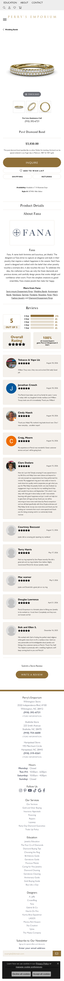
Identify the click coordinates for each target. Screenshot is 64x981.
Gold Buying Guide (32, 880)
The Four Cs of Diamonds (32, 844)
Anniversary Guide (32, 877)
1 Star (26, 327)
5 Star (26, 315)
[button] (10, 2)
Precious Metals (32, 862)
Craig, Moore (25, 437)
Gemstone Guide (32, 859)
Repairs (32, 818)
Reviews (32, 308)
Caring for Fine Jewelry (32, 866)
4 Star (26, 318)
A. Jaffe (32, 896)
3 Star (26, 321)
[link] (37, 2)
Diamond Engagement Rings (41, 297)
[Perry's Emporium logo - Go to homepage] (32, 16)
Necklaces (16, 294)
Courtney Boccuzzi (29, 527)
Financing (32, 814)
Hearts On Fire (32, 910)
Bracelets (42, 294)
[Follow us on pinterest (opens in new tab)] (25, 790)
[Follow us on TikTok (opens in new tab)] (34, 790)
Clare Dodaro (25, 462)
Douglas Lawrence (28, 599)
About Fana (32, 214)
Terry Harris (25, 549)
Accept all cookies (41, 974)
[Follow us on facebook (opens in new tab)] (44, 790)
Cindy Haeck (25, 412)
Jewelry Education (32, 841)
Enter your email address (32, 947)
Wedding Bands (11, 29)
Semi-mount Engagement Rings (19, 291)
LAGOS (32, 918)
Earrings (25, 294)
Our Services (32, 804)
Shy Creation (32, 925)
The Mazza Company (32, 932)
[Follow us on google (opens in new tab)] (39, 790)
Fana (32, 903)
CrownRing (32, 900)
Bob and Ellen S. (27, 627)
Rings (49, 294)
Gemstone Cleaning (32, 873)
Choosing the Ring (32, 852)
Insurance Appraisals (32, 811)
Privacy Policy (42, 963)
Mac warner (24, 577)
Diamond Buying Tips (32, 848)
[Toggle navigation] (5, 19)
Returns (47, 176)
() (56, 315)
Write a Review (32, 674)
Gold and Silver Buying (32, 807)
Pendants (33, 294)
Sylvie (32, 928)
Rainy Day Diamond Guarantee (32, 825)
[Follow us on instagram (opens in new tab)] (20, 790)
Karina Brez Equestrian (32, 914)
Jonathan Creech (27, 385)
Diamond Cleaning (32, 870)
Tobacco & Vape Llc (29, 359)
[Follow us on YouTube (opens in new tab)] (30, 790)
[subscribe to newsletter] (57, 953)
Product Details (32, 205)
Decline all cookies (21, 974)
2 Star (26, 324)
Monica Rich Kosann (32, 921)
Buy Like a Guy (32, 884)
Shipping (17, 176)
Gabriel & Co (32, 907)
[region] (32, 68)
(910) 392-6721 (32, 121)
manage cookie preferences (29, 967)
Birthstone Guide (32, 855)
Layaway (32, 822)
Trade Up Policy (32, 829)
